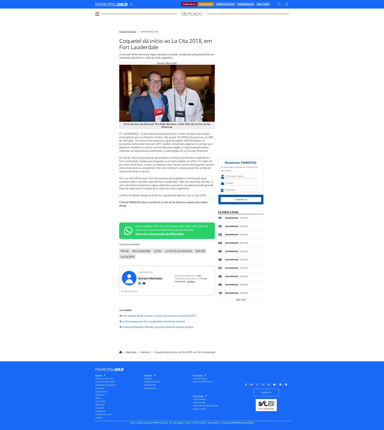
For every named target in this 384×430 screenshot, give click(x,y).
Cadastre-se (241, 199)
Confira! (191, 281)
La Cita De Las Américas (178, 251)
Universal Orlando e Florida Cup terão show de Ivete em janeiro (157, 327)
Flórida (125, 251)
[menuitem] (131, 4)
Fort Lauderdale (141, 251)
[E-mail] (144, 283)
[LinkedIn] (139, 283)
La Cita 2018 (127, 256)
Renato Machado (127, 31)
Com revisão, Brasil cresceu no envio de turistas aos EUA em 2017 (158, 315)
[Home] (120, 352)
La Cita (158, 251)
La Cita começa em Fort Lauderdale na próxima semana (153, 321)
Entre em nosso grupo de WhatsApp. (159, 234)
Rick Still (200, 251)
